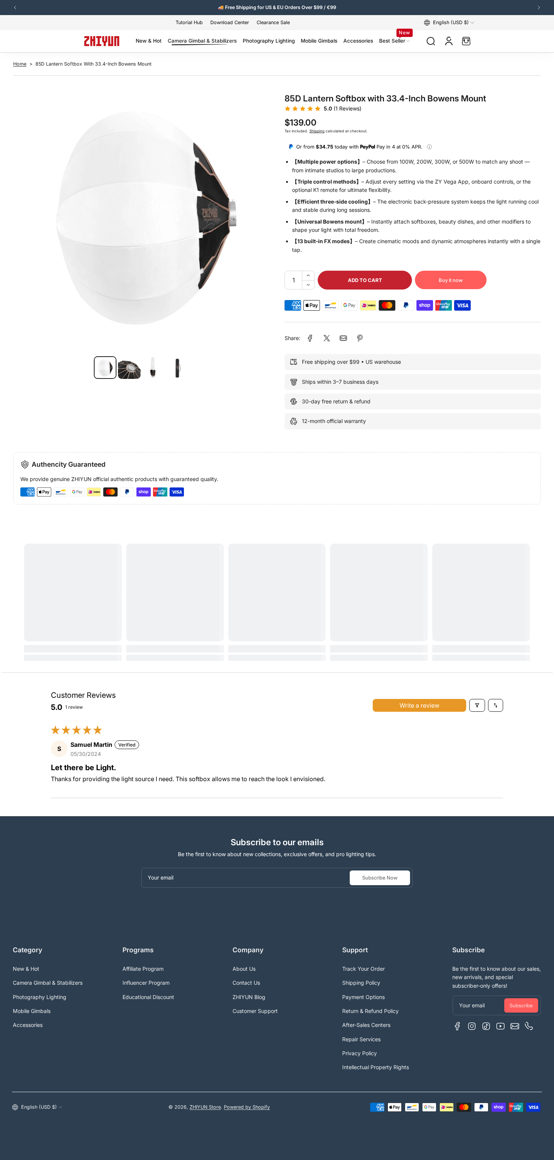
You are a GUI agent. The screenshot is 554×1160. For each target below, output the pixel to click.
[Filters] (477, 705)
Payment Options (363, 997)
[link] (310, 338)
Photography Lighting (39, 997)
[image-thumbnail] (105, 367)
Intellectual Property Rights (375, 1067)
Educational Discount (148, 997)
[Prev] (15, 8)
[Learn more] (429, 146)
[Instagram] (471, 1026)
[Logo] (102, 41)
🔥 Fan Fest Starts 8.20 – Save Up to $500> (277, 7)
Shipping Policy (361, 982)
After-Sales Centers (366, 1025)
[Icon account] (448, 41)
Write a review (419, 705)
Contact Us (246, 982)
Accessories (28, 1025)
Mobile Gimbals (32, 1011)
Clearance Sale (273, 22)
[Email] (514, 1026)
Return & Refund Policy (370, 1011)
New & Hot (26, 968)
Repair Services (361, 1039)
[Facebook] (457, 1026)
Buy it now (451, 280)
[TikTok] (486, 1026)
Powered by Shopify (247, 1107)
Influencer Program (146, 982)
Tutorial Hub (189, 22)
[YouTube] (500, 1026)
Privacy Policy (359, 1053)
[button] (449, 22)
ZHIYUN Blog (249, 997)
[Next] (539, 8)
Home (19, 64)
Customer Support (255, 1011)
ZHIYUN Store (205, 1107)
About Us (244, 968)
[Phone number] (529, 1026)
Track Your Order (363, 968)
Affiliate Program (143, 968)
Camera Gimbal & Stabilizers (48, 982)
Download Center (229, 22)
